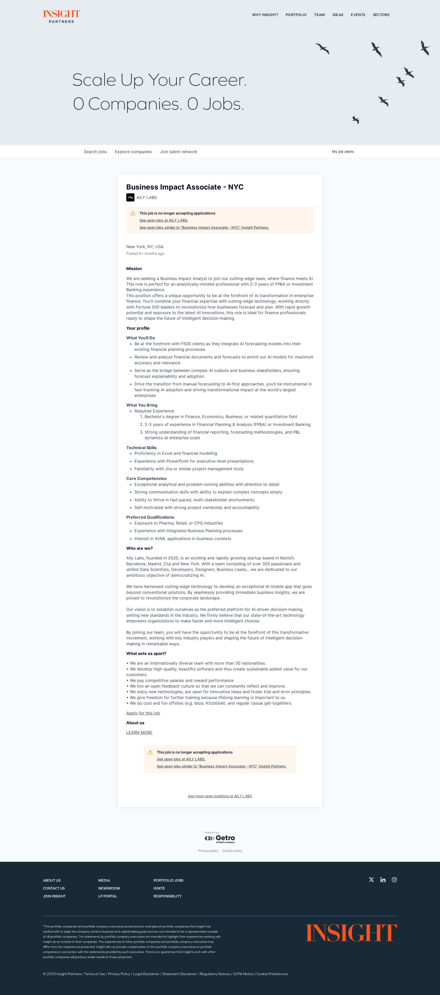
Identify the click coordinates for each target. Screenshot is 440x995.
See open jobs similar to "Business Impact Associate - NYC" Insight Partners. (204, 227)
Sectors (381, 15)
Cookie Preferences (272, 974)
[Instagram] (394, 879)
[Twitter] (371, 879)
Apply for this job (143, 713)
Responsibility (168, 896)
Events (358, 15)
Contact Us (54, 888)
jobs (95, 151)
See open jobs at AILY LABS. (164, 220)
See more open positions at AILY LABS (220, 796)
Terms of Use (95, 974)
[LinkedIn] (383, 879)
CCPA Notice (243, 974)
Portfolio (296, 15)
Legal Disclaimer (146, 974)
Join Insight (54, 896)
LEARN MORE (139, 732)
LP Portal (107, 896)
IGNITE (159, 888)
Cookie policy (232, 851)
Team (319, 15)
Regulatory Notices (215, 974)
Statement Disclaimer (180, 974)
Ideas (338, 15)
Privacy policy (208, 851)
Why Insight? (265, 15)
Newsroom (109, 888)
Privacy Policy (119, 974)
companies (133, 151)
